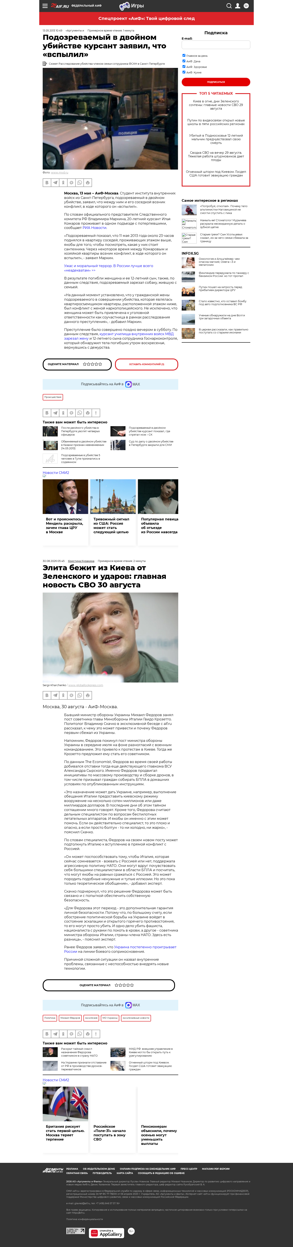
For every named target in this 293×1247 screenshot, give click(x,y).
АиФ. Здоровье (196, 67)
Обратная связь (77, 1173)
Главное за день (197, 55)
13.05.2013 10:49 (52, 30)
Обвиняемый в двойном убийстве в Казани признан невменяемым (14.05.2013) (83, 445)
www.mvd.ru (59, 172)
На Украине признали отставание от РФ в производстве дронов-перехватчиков (83, 1066)
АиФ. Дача (193, 61)
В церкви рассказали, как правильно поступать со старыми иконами (223, 331)
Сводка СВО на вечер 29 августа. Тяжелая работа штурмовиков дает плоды (216, 156)
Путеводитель (102, 1173)
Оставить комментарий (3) (146, 364)
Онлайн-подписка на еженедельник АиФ (148, 1169)
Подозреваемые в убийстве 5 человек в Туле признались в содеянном (80, 459)
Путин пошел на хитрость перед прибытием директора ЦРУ (220, 289)
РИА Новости (94, 228)
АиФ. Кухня (193, 72)
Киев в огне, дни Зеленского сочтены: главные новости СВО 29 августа (216, 105)
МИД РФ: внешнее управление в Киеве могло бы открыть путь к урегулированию (151, 1052)
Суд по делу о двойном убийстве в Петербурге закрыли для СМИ (151, 443)
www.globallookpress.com (85, 685)
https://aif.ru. (78, 1212)
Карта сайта (125, 1173)
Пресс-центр (189, 1169)
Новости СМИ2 (56, 473)
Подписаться (216, 82)
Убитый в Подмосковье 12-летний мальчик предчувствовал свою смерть (216, 139)
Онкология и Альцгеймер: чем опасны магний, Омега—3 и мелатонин (219, 261)
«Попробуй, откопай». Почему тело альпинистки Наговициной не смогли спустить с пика (224, 210)
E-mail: (187, 38)
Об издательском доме (99, 1169)
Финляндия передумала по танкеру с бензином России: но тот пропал (224, 275)
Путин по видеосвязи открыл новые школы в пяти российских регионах (216, 122)
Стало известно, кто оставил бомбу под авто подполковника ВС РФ (222, 303)
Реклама (72, 1169)
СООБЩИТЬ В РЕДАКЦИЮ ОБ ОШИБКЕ (161, 1173)
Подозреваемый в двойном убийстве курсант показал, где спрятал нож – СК (149, 431)
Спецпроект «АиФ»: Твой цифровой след (146, 18)
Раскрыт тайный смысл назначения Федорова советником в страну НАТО (79, 1052)
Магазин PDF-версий (216, 1169)
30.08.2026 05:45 (54, 561)
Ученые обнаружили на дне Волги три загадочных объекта (222, 317)
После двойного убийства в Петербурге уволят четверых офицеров (80, 431)
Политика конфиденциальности (84, 1219)
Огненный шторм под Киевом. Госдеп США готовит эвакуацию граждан (216, 173)
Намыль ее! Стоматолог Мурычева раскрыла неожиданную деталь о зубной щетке (223, 224)
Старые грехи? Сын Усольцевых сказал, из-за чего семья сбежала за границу (224, 238)
